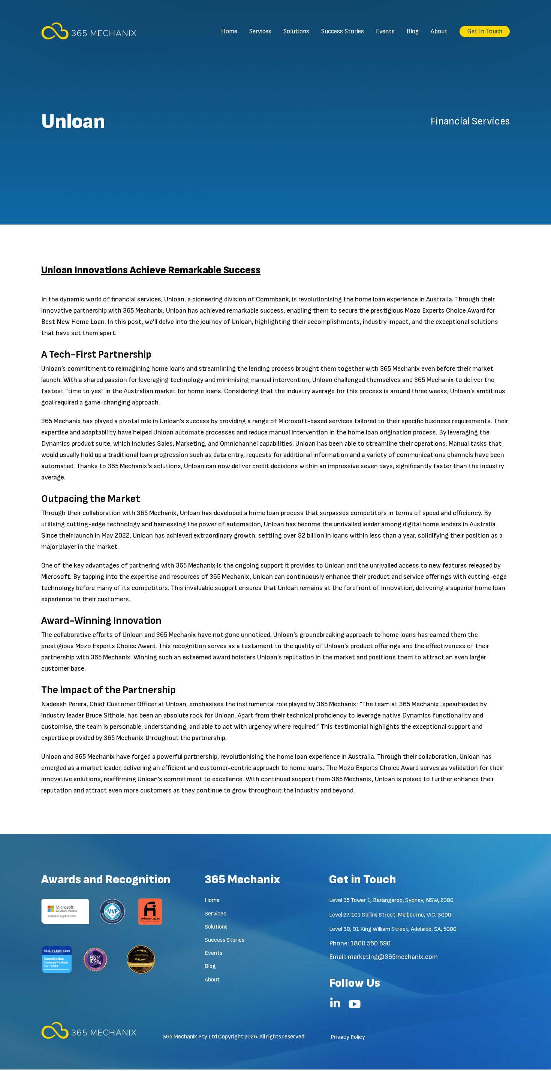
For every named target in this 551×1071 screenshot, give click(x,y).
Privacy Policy (348, 1037)
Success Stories (342, 31)
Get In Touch (484, 31)
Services (260, 31)
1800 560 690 (370, 943)
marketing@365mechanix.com (393, 957)
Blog (413, 31)
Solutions (296, 31)
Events (385, 31)
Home (229, 31)
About (439, 31)
